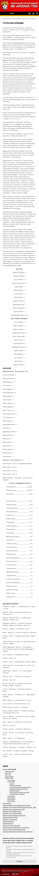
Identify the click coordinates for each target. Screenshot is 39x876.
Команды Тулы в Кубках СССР (12, 811)
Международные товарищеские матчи (14, 815)
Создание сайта (5, 874)
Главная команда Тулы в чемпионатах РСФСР (16, 805)
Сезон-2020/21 (11, 780)
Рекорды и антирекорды (10, 819)
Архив (8, 18)
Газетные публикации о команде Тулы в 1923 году (18, 831)
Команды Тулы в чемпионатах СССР (14, 809)
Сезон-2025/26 (11, 801)
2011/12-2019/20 (9, 776)
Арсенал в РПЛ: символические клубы (14, 829)
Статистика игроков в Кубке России (19, 789)
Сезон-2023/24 (11, 797)
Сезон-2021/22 (32, 18)
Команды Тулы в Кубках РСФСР (12, 813)
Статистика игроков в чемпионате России (20, 787)
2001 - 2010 (8, 774)
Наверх (19, 866)
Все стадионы (7, 803)
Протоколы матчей (14, 790)
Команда (12, 783)
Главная (4, 18)
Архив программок (8, 821)
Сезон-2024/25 (11, 799)
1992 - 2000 (8, 773)
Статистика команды (15, 785)
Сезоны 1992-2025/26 (16, 18)
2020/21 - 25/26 (25, 18)
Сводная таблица (9, 771)
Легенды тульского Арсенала (11, 825)
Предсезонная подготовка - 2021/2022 (19, 792)
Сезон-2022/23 (11, 796)
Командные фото (8, 823)
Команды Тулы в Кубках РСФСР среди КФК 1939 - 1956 (19, 807)
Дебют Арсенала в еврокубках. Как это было (16, 827)
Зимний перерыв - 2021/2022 (17, 794)
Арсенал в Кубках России (10, 817)
